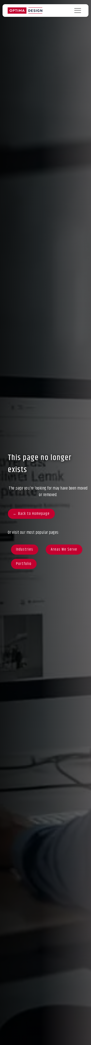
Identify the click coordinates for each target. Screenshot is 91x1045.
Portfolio (24, 564)
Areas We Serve (64, 550)
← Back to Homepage (31, 514)
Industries (24, 550)
